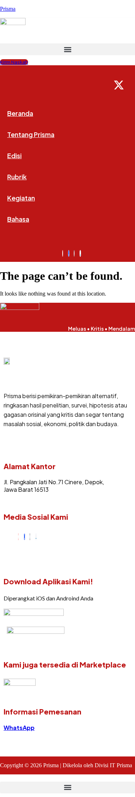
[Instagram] (18, 536)
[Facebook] (24, 536)
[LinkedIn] (36, 536)
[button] (67, 49)
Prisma (7, 9)
